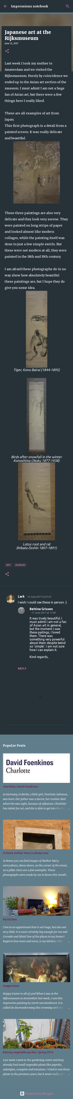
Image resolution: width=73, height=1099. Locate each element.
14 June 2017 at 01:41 (39, 596)
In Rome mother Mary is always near (26, 853)
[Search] (67, 6)
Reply (22, 668)
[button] (7, 51)
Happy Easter (11, 985)
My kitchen (10, 919)
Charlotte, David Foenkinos (20, 786)
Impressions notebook (29, 6)
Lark (21, 596)
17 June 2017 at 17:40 (43, 612)
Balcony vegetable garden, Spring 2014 (28, 1052)
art (8, 565)
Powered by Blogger (39, 1093)
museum (20, 565)
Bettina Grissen (41, 609)
